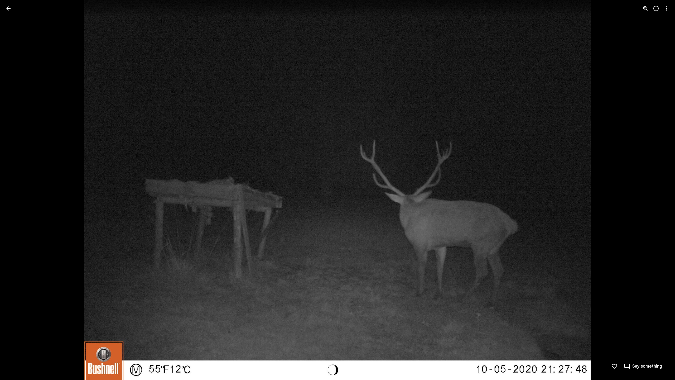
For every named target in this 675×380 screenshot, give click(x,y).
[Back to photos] (8, 8)
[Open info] (656, 8)
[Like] (614, 366)
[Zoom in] (645, 8)
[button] (14, 190)
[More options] (666, 8)
